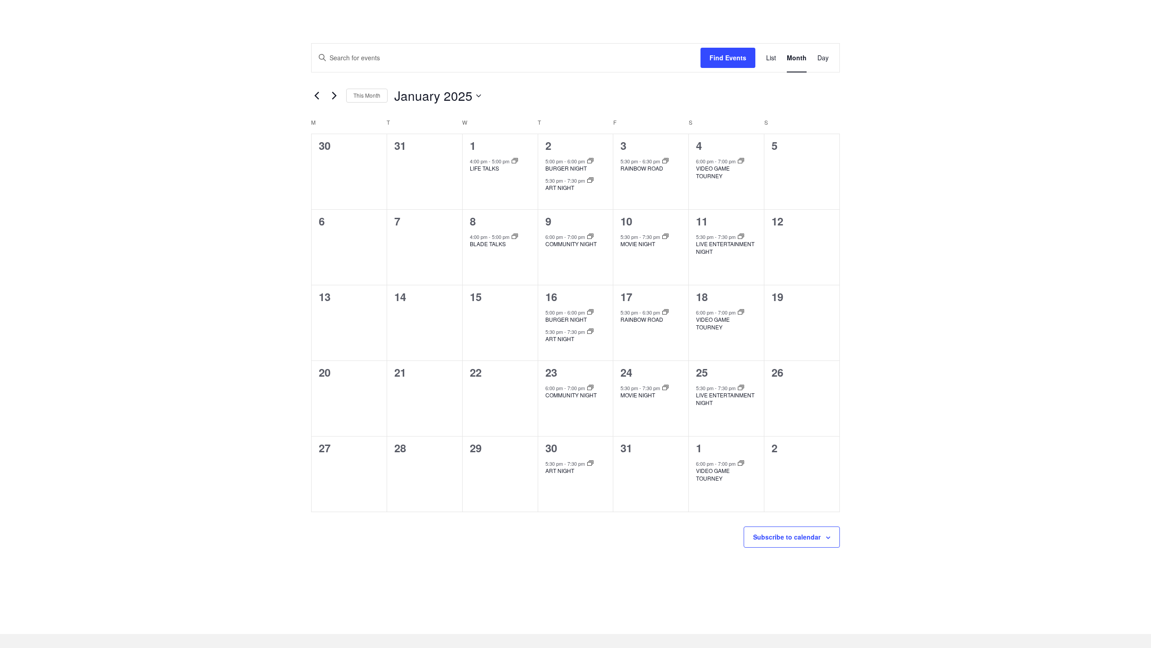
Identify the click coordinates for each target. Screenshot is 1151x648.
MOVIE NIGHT (637, 244)
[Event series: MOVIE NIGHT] (665, 236)
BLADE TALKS (488, 244)
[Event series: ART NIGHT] (590, 180)
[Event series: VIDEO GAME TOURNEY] (741, 161)
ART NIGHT (559, 187)
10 (626, 221)
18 (702, 296)
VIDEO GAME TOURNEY (713, 172)
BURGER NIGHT (566, 168)
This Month (366, 95)
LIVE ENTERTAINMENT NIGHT (725, 247)
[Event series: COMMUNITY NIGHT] (590, 236)
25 (702, 372)
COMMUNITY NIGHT (571, 244)
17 (626, 296)
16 (551, 296)
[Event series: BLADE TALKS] (515, 236)
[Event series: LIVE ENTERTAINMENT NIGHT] (741, 236)
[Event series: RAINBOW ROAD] (665, 161)
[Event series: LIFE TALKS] (515, 161)
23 (551, 372)
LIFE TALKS (484, 168)
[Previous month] (316, 95)
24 (626, 372)
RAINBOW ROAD (641, 168)
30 (551, 447)
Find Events (727, 57)
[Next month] (334, 95)
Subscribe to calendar (787, 536)
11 (702, 221)
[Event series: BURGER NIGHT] (590, 161)
